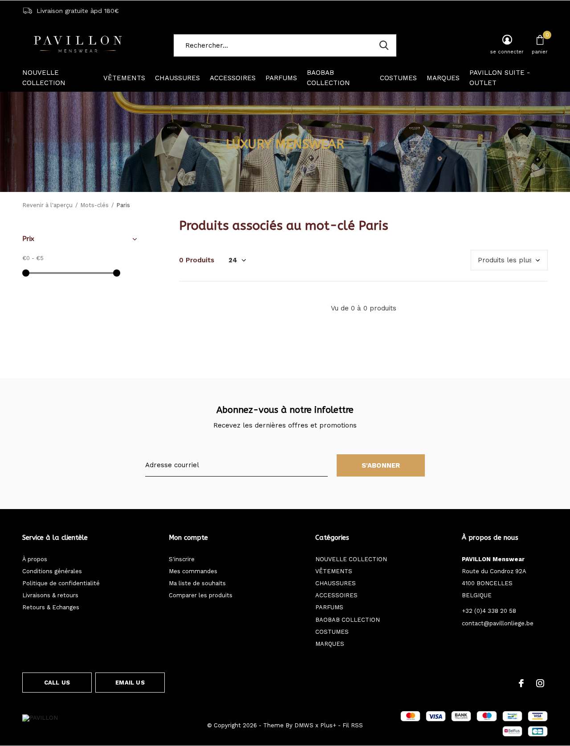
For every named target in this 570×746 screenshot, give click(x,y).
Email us (129, 682)
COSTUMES (398, 78)
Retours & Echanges (50, 607)
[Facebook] (521, 683)
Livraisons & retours (50, 595)
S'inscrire (182, 559)
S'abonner (381, 465)
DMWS (304, 725)
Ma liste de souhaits (197, 583)
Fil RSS (352, 725)
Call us (57, 682)
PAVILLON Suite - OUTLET (499, 78)
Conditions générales (52, 571)
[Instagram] (540, 683)
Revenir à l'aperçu (47, 205)
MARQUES (443, 78)
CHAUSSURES (177, 78)
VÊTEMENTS (124, 78)
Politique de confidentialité (61, 583)
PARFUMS (281, 78)
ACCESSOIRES (233, 78)
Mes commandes (193, 571)
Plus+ (328, 725)
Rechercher (383, 45)
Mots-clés (94, 205)
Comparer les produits (200, 595)
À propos (34, 559)
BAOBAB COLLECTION (328, 78)
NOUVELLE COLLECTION (43, 78)
